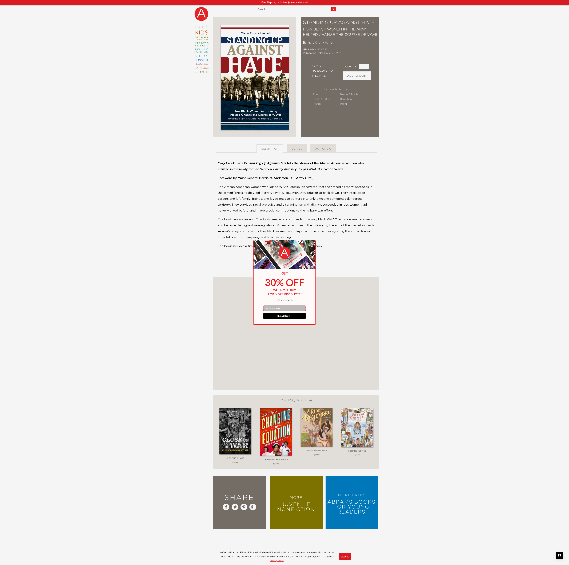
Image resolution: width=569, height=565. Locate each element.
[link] (284, 253)
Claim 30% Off (284, 315)
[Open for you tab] (559, 555)
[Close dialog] (311, 243)
